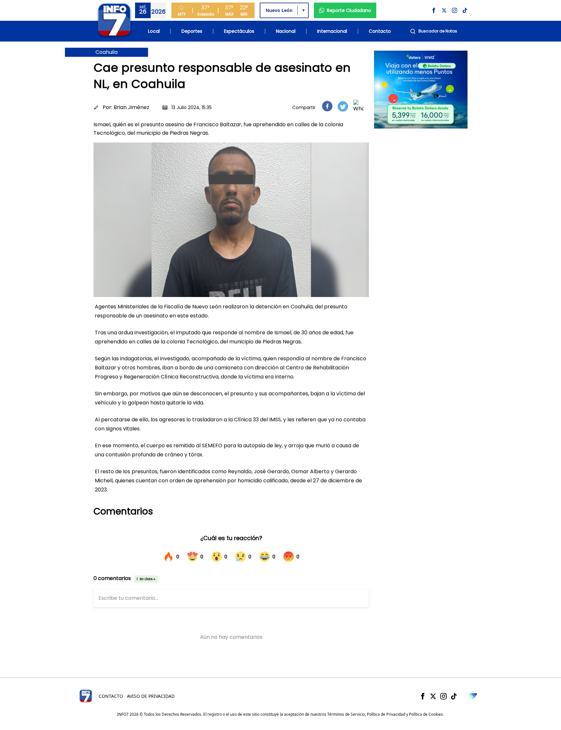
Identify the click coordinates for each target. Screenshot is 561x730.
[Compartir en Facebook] (327, 106)
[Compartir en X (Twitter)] (343, 106)
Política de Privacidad (386, 714)
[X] (433, 696)
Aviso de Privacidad (151, 696)
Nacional (285, 31)
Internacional (332, 31)
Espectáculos (239, 31)
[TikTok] (454, 696)
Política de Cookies (426, 714)
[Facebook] (422, 696)
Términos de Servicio (346, 714)
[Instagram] (443, 696)
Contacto (380, 31)
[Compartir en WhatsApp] (358, 106)
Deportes (191, 31)
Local (154, 31)
